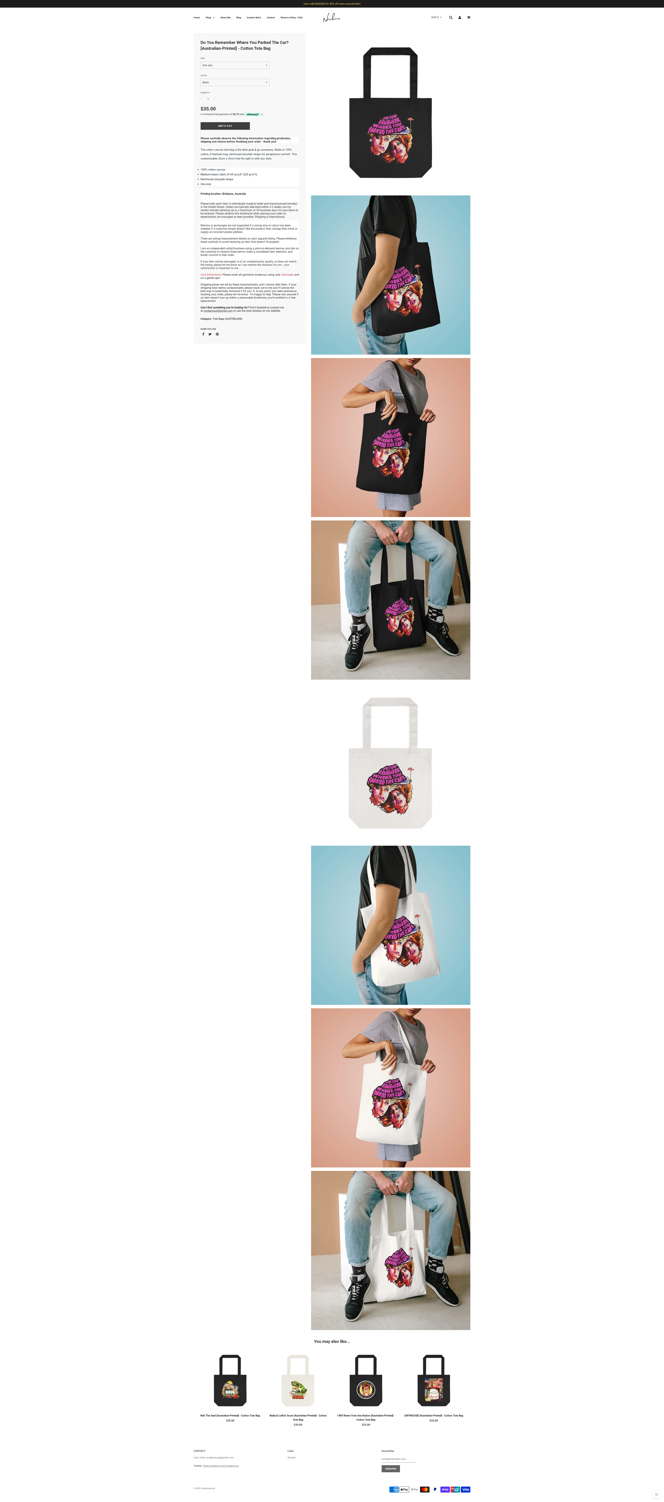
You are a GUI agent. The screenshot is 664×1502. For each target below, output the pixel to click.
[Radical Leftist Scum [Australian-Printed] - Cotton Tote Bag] (298, 1380)
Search (292, 1457)
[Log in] (459, 17)
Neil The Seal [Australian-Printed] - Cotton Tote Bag (230, 1415)
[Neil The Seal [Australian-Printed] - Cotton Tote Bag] (230, 1380)
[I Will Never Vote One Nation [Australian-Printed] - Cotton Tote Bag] (366, 1380)
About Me (225, 17)
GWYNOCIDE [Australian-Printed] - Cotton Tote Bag (433, 1415)
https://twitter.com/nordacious (221, 1465)
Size (203, 58)
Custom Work (254, 17)
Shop (209, 17)
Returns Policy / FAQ (292, 17)
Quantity (205, 93)
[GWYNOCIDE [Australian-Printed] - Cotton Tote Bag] (434, 1380)
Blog (238, 17)
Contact (271, 17)
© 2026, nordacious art (204, 1488)
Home (197, 17)
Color (204, 75)
